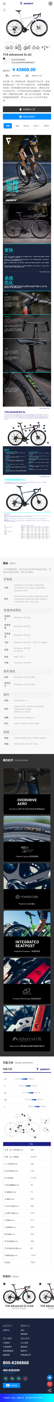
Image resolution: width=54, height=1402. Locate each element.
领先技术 (24, 1347)
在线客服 (11, 1385)
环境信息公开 (26, 1355)
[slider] (33, 1079)
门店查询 (6, 1343)
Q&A (22, 1330)
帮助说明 (24, 1334)
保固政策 (6, 1355)
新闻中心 (24, 1351)
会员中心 (6, 1330)
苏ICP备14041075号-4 (34, 1398)
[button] (49, 47)
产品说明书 (7, 1347)
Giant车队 (24, 1343)
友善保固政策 (8, 1351)
